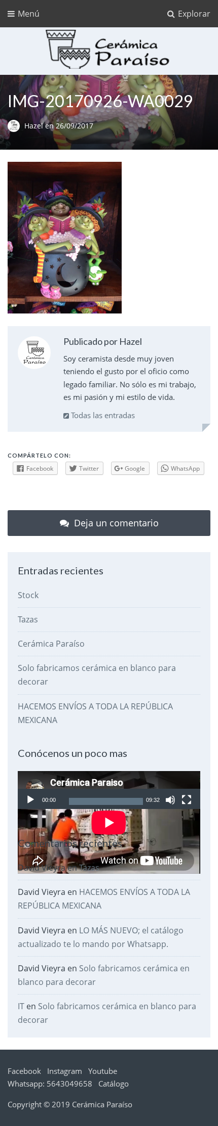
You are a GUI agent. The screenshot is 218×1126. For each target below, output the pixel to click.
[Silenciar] (170, 800)
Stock (28, 595)
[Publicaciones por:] (16, 126)
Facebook (24, 1071)
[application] (109, 790)
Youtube (102, 1071)
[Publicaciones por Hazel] (34, 354)
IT (21, 1006)
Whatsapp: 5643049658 (50, 1083)
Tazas (28, 619)
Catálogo (113, 1083)
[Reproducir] (30, 800)
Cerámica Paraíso (51, 643)
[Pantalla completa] (186, 800)
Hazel (34, 126)
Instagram (64, 1071)
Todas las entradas (102, 415)
